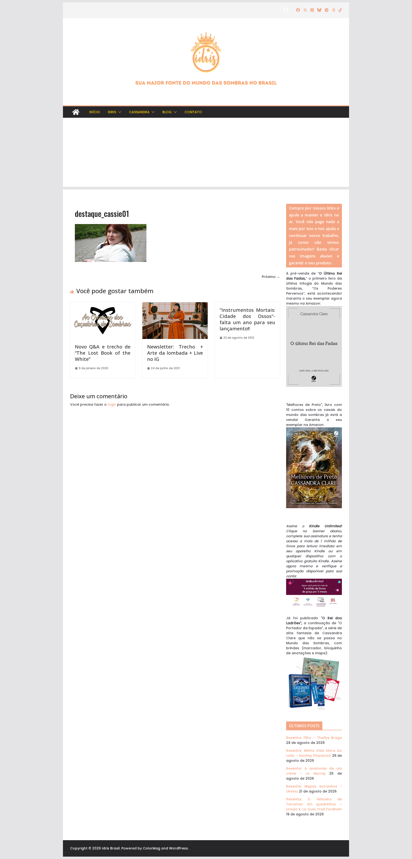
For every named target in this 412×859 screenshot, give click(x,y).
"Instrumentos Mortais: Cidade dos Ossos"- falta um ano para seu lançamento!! (247, 319)
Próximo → (271, 276)
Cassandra (139, 112)
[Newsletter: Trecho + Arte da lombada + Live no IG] (174, 304)
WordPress (178, 848)
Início (94, 112)
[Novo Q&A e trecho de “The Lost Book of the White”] (102, 304)
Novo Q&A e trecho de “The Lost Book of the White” (102, 352)
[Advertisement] (206, 153)
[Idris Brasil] (76, 112)
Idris (112, 112)
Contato (193, 112)
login (112, 404)
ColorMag (151, 848)
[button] (118, 112)
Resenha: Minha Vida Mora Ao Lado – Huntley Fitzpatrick (314, 753)
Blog (167, 112)
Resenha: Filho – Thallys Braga (314, 737)
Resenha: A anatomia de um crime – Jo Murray (314, 771)
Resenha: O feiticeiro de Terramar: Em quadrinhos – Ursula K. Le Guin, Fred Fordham (314, 804)
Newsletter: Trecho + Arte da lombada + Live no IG (175, 352)
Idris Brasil (111, 848)
